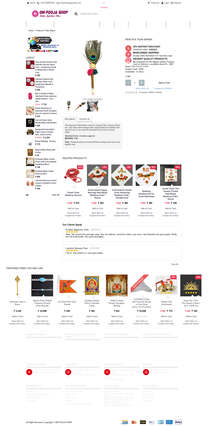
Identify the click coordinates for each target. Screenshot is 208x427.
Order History (149, 394)
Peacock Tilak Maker (45, 30)
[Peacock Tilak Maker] (69, 106)
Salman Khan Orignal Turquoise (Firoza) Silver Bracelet (42, 303)
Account (146, 391)
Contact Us (70, 398)
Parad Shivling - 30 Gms (45, 141)
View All (174, 264)
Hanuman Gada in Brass (17, 303)
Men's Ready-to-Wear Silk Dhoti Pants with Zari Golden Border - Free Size (46, 97)
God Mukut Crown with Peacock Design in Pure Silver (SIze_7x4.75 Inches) (141, 303)
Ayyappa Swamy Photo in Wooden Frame (91, 303)
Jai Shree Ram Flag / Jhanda (67, 303)
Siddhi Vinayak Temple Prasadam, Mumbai (116, 303)
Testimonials (31, 401)
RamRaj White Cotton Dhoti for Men (44, 172)
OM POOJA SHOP (140, 66)
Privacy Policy (71, 394)
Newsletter (147, 401)
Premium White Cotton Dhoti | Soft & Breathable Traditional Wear (45, 161)
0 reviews (143, 92)
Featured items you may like (25, 268)
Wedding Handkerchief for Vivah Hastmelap (146, 194)
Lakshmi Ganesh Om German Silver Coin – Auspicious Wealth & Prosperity (44, 83)
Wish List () (148, 398)
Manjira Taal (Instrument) (166, 303)
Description (70, 119)
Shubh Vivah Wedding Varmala (73, 193)
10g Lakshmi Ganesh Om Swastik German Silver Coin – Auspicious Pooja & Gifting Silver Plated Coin (46, 67)
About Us (30, 391)
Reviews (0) (84, 119)
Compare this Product (163, 88)
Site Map (69, 401)
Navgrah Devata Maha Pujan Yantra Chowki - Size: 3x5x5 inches (45, 132)
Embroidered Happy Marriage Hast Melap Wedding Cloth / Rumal (97, 194)
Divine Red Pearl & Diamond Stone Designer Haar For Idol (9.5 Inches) (46, 110)
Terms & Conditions (74, 391)
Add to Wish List (142, 88)
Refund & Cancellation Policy (78, 404)
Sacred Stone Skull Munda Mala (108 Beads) (45, 121)
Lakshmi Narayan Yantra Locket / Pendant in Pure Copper (46, 183)
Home (30, 30)
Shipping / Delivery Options (38, 394)
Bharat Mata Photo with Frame (45, 151)
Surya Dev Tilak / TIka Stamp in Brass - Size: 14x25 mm (191, 303)
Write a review (155, 92)
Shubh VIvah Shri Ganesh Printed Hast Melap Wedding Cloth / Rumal (170, 194)
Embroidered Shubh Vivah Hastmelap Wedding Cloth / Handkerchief (122, 194)
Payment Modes (33, 398)
